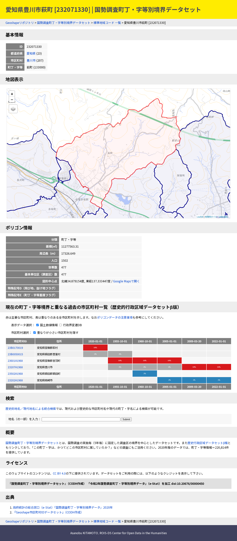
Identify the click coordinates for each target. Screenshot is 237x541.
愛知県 (31, 53)
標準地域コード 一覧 (107, 22)
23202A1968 (15, 380)
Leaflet (200, 216)
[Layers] (13, 109)
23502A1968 (15, 373)
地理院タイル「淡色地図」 (217, 216)
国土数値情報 (49, 325)
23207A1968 (15, 367)
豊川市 (31, 60)
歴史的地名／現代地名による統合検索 (31, 408)
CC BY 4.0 (59, 473)
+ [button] (12, 94)
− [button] (12, 99)
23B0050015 (15, 354)
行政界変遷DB (72, 325)
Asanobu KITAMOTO (84, 533)
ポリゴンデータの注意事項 (115, 317)
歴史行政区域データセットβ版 (208, 443)
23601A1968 (15, 360)
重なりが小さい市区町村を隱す (57, 332)
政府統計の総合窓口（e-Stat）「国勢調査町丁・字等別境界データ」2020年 (63, 507)
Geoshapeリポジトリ (20, 22)
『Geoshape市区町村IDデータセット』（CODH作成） (48, 512)
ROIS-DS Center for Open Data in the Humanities (133, 533)
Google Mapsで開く (126, 281)
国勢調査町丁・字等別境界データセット (63, 22)
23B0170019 (15, 348)
